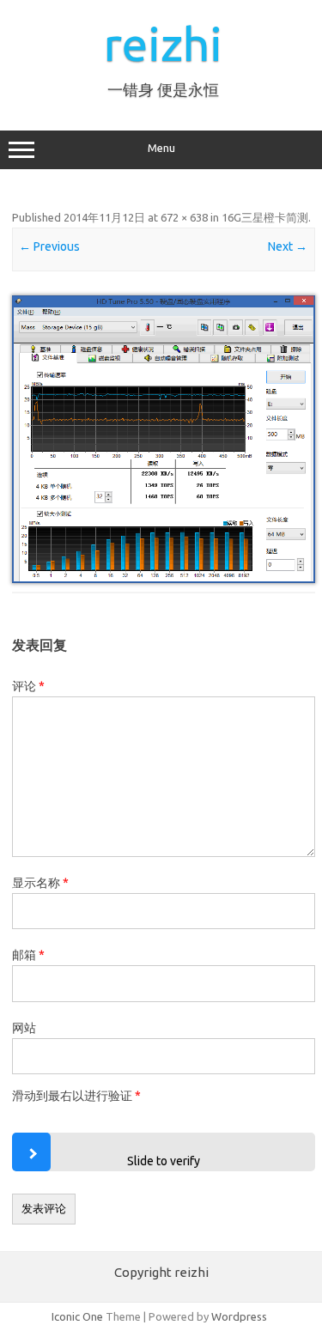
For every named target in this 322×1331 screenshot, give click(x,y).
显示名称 (40, 883)
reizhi (163, 43)
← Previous (49, 246)
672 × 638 (184, 217)
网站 (24, 1028)
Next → (287, 246)
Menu (161, 148)
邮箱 (28, 955)
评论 (28, 686)
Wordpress (239, 1316)
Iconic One (77, 1316)
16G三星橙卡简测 (265, 217)
